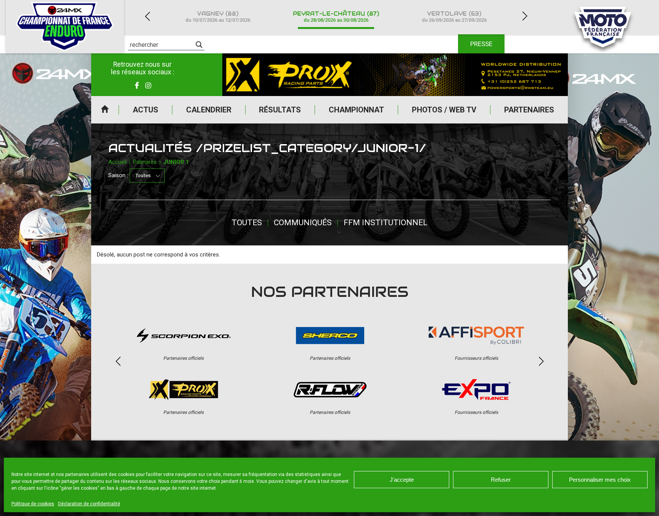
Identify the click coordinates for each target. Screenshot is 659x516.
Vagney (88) (217, 16)
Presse (481, 44)
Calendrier (208, 109)
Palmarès (145, 162)
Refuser (501, 479)
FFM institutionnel (386, 222)
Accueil (105, 109)
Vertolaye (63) (454, 16)
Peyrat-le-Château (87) (336, 16)
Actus (145, 109)
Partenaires (529, 109)
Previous (147, 16)
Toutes (246, 222)
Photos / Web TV (444, 109)
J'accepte (402, 479)
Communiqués (303, 222)
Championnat (356, 109)
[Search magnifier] (199, 44)
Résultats (280, 109)
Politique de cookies (32, 503)
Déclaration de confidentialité (89, 503)
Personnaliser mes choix (600, 479)
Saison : (118, 175)
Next (524, 16)
